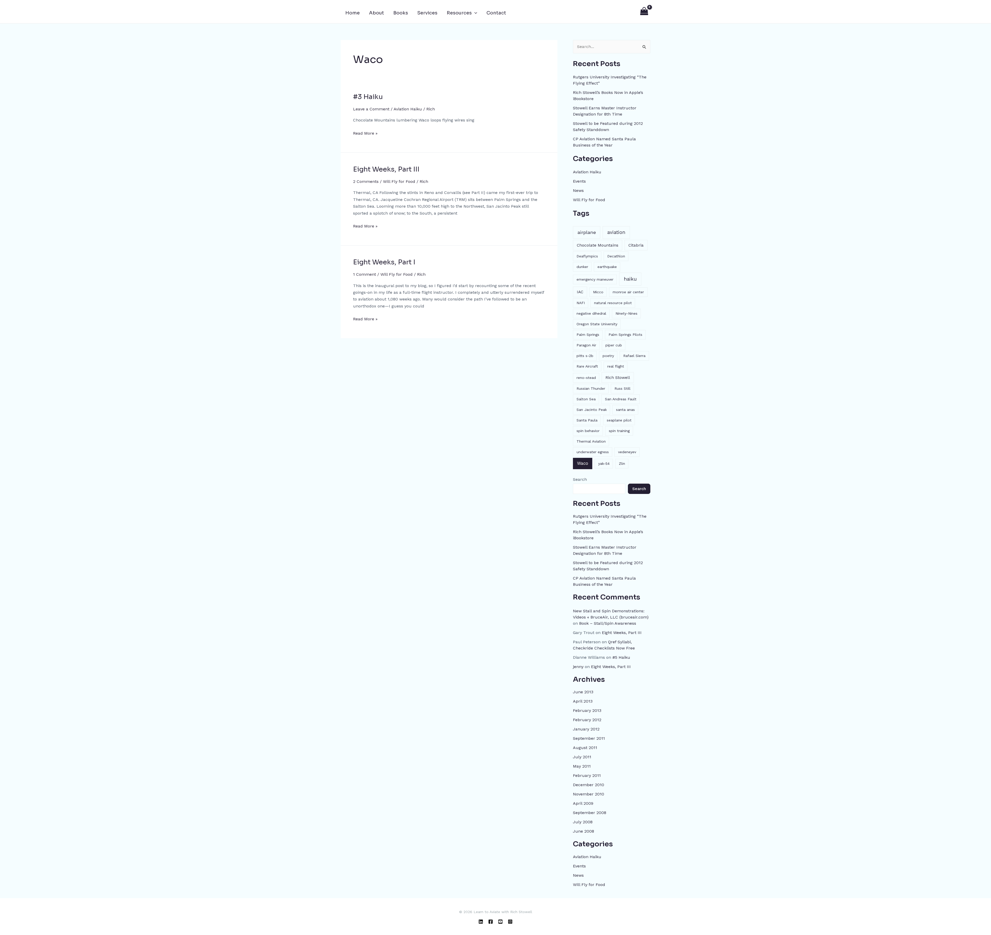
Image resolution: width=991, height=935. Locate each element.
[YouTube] (500, 921)
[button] (474, 13)
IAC (580, 291)
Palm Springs (588, 334)
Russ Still (622, 388)
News (578, 190)
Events (579, 181)
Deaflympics (587, 256)
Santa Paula (587, 420)
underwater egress (593, 452)
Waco (582, 463)
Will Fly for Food (399, 181)
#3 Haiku (368, 97)
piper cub (613, 345)
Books (400, 13)
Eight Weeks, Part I (384, 262)
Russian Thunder (591, 388)
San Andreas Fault (620, 399)
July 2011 (582, 756)
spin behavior (588, 431)
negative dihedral (591, 313)
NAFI (581, 303)
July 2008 (583, 821)
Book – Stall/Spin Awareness (607, 623)
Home (352, 13)
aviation (616, 232)
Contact (496, 13)
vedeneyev (627, 452)
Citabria (636, 245)
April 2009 (583, 803)
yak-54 (604, 463)
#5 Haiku (621, 657)
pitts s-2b (585, 356)
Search (580, 479)
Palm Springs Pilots (625, 334)
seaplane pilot (619, 420)
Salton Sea (586, 399)
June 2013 (583, 691)
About (376, 13)
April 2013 (583, 701)
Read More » (365, 133)
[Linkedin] (480, 921)
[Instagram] (510, 921)
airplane (587, 232)
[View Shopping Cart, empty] (644, 11)
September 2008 (589, 812)
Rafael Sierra (634, 356)
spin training (619, 431)
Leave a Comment (371, 109)
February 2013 (587, 710)
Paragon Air (586, 345)
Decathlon (616, 256)
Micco (598, 292)
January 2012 (586, 729)
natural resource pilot (613, 303)
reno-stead (586, 378)
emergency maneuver (595, 279)
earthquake (607, 267)
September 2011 (589, 738)
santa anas (625, 410)
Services (427, 13)
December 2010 (588, 784)
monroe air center (628, 292)
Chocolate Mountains (597, 245)
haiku (630, 279)
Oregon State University (597, 324)
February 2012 (587, 719)
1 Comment (364, 274)
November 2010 (588, 794)
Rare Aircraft (587, 366)
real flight (615, 366)
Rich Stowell (617, 377)
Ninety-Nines (626, 313)
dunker (582, 267)
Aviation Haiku (408, 109)
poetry (608, 356)
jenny (578, 666)
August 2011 (585, 747)
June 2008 (583, 831)
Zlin (622, 463)
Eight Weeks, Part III (386, 169)
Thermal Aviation (591, 441)
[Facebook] (490, 921)
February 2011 (587, 775)
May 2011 (582, 766)
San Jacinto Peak (592, 410)
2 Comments (366, 181)
